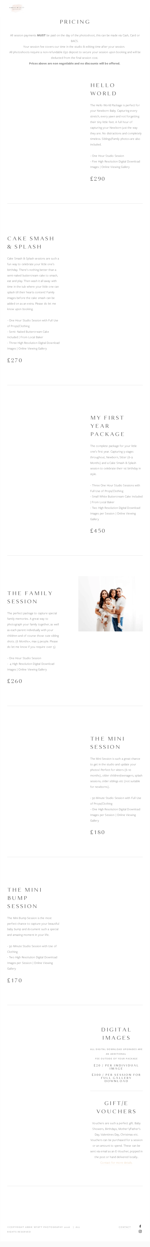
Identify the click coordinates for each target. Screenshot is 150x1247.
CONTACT (125, 1227)
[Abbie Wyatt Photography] (140, 1231)
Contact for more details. (116, 1163)
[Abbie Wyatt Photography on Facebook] (140, 1226)
